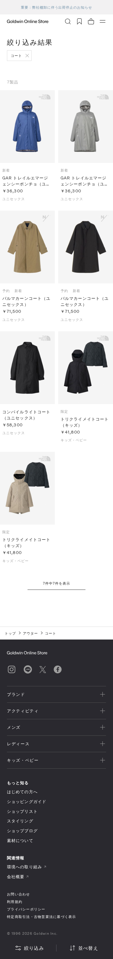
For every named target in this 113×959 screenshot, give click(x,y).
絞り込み (34, 948)
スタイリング (20, 821)
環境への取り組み (24, 866)
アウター (30, 633)
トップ (10, 633)
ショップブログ (22, 830)
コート (16, 55)
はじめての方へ (22, 791)
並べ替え (88, 948)
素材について (20, 840)
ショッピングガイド (26, 801)
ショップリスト (22, 811)
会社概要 (15, 876)
